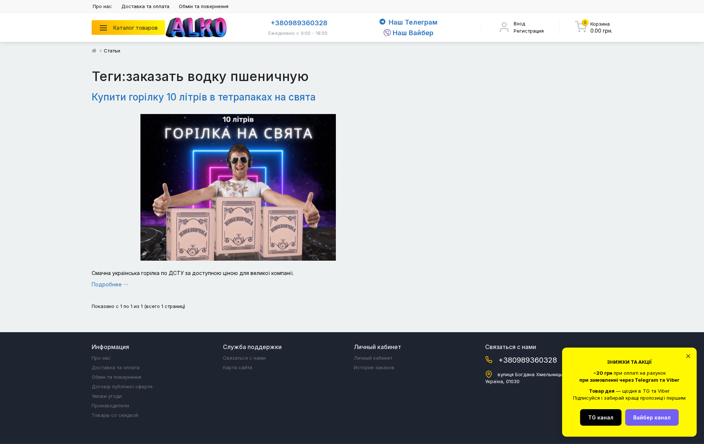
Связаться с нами (244, 358)
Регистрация (529, 31)
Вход (519, 23)
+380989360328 (299, 23)
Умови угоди (107, 396)
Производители (110, 405)
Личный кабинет (373, 358)
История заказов (374, 367)
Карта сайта (237, 367)
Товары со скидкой (115, 415)
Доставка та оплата (145, 6)
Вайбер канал (652, 417)
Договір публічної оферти (122, 386)
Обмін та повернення (203, 6)
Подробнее (107, 284)
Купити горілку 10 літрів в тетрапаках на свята (204, 97)
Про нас (102, 6)
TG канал (600, 417)
